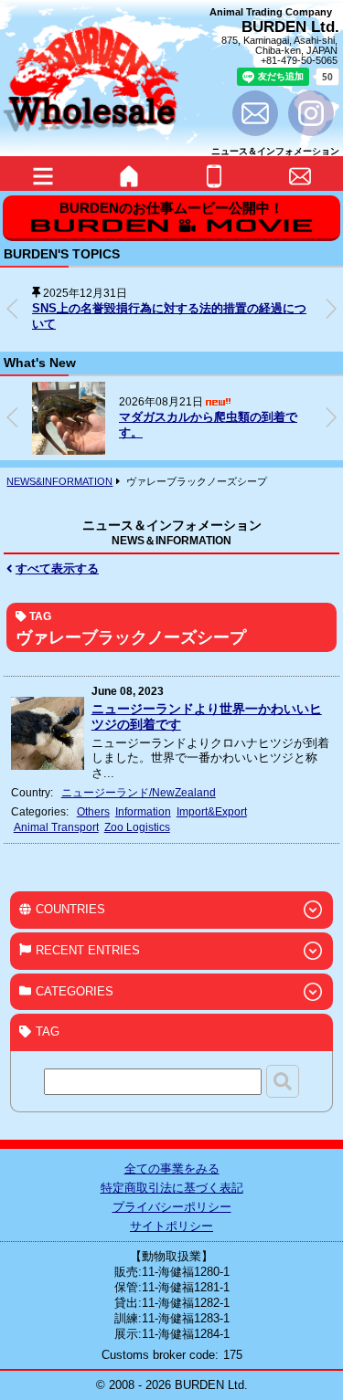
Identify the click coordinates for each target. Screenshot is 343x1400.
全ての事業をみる (172, 1168)
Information (143, 811)
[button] (331, 309)
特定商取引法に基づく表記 (172, 1188)
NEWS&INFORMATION (59, 481)
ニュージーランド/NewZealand (138, 792)
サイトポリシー (171, 1226)
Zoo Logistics (137, 827)
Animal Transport (56, 827)
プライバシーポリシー (172, 1207)
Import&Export (212, 811)
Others (93, 811)
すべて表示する (57, 568)
